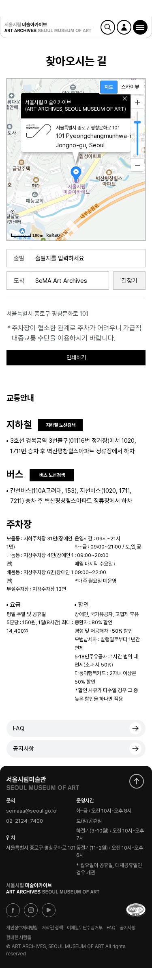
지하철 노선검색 (60, 425)
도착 (19, 280)
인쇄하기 (76, 357)
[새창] (136, 910)
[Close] (124, 98)
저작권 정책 (52, 928)
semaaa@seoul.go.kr (31, 811)
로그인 (124, 27)
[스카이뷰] (130, 87)
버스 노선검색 (52, 475)
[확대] (137, 102)
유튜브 (48, 910)
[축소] (137, 164)
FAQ (18, 728)
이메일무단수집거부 (85, 928)
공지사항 (23, 748)
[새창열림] (42, 781)
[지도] (109, 87)
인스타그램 (30, 910)
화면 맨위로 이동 (136, 781)
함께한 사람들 (18, 937)
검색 (108, 27)
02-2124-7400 (24, 821)
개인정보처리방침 (22, 928)
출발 (19, 258)
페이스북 (12, 910)
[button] (140, 27)
